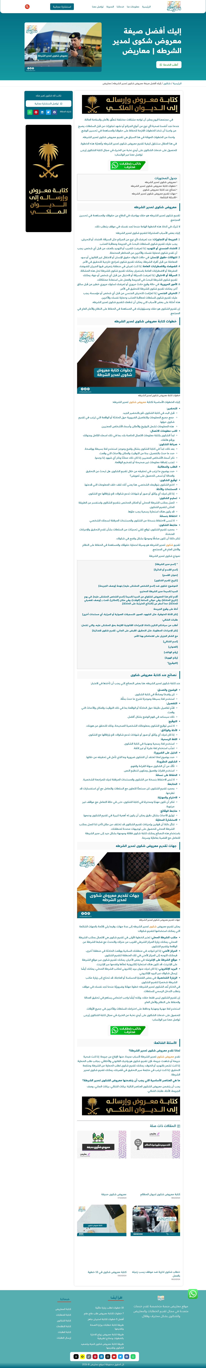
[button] (27, 6)
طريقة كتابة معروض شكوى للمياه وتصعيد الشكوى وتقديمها (102, 1346)
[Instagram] (107, 1356)
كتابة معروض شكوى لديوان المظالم (160, 1194)
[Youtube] (114, 1356)
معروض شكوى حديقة (113, 1194)
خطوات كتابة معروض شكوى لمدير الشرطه (153, 185)
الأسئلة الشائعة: (168, 197)
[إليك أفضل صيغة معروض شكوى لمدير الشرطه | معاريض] (131, 113)
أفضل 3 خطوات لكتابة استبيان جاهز (106, 1319)
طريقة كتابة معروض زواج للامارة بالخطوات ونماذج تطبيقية (107, 1336)
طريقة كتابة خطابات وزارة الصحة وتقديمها (106, 1326)
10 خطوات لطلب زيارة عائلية (109, 1307)
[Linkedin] (101, 1356)
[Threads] (76, 1356)
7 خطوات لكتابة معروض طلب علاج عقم (104, 1313)
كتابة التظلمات (63, 1326)
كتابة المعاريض (63, 1309)
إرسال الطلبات (64, 1337)
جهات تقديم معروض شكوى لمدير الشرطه (154, 193)
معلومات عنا (133, 6)
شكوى (169, 544)
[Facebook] (126, 1356)
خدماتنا (120, 6)
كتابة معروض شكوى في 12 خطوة (107, 1272)
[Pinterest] (95, 1356)
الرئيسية (146, 6)
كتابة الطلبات (64, 1332)
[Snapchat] (82, 1356)
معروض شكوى (137, 402)
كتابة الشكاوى (64, 1320)
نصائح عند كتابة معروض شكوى (159, 189)
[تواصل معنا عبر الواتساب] (193, 1298)
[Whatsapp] (133, 1356)
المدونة (110, 6)
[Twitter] (120, 1356)
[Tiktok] (88, 1356)
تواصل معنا (98, 6)
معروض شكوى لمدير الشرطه (160, 182)
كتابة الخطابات (63, 1314)
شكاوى (167, 83)
